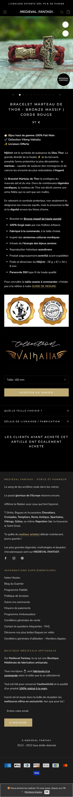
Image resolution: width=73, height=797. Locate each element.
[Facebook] (5, 558)
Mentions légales (33, 792)
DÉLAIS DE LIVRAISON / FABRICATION (32, 421)
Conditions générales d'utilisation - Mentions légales (35, 638)
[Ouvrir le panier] (68, 12)
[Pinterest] (22, 558)
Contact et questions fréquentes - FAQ (27, 626)
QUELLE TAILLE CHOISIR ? (23, 410)
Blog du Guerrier (14, 583)
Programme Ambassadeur (19, 614)
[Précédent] (13, 94)
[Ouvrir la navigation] (5, 11)
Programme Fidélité (15, 590)
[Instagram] (14, 558)
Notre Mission (12, 577)
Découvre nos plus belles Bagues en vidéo (29, 632)
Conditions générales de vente (22, 620)
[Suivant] (59, 94)
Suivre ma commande (17, 602)
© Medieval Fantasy (36, 740)
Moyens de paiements (17, 608)
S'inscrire (18, 722)
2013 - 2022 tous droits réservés (36, 745)
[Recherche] (62, 11)
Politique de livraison (16, 596)
